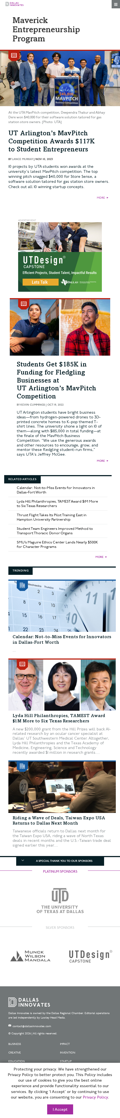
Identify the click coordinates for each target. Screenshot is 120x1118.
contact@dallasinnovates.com (32, 1026)
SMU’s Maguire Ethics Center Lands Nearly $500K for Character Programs (57, 544)
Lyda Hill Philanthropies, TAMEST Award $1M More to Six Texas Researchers (57, 503)
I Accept (60, 1109)
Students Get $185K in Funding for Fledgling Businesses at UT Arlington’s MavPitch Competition (56, 381)
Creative (14, 1052)
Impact (65, 1044)
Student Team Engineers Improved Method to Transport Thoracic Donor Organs (55, 530)
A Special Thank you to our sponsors (64, 861)
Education (16, 1061)
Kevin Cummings (32, 404)
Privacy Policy (95, 1097)
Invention (67, 1052)
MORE (101, 197)
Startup (66, 1061)
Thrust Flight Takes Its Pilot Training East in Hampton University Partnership (52, 517)
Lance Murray (22, 159)
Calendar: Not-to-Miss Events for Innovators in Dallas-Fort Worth (56, 490)
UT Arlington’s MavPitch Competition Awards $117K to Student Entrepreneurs (51, 142)
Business (14, 1044)
